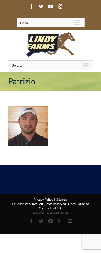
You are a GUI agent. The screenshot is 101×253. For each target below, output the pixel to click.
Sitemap (62, 199)
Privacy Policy (43, 199)
